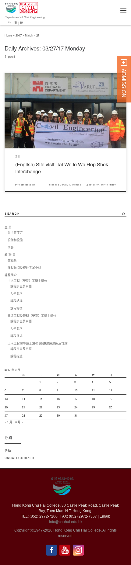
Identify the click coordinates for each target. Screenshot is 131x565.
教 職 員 (10, 255)
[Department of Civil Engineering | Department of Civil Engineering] (28, 7)
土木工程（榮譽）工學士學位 (27, 281)
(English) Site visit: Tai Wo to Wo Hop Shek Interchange (61, 168)
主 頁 (8, 227)
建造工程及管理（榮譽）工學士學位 (32, 316)
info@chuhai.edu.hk (65, 522)
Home (8, 35)
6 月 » (19, 422)
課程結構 (16, 301)
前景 (11, 247)
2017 (19, 35)
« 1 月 (8, 422)
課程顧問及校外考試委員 (24, 267)
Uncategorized (19, 458)
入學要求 (16, 293)
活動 (8, 451)
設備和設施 (15, 240)
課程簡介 (11, 275)
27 (6, 415)
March (29, 35)
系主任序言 (15, 233)
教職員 (12, 260)
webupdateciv (27, 184)
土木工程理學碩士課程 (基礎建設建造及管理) (38, 343)
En (10, 22)
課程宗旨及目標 (21, 286)
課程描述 (16, 308)
